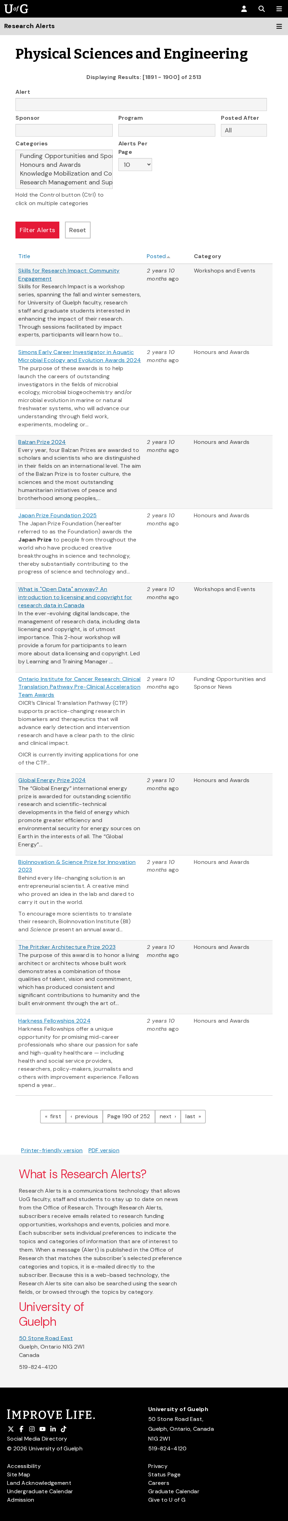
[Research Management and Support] (64, 182)
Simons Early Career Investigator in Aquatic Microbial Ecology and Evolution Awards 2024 (79, 356)
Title (24, 256)
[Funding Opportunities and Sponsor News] (64, 156)
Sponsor (27, 118)
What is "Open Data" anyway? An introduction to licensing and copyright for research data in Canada (75, 597)
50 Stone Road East (46, 1338)
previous (88, 1116)
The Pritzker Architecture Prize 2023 (67, 947)
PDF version (104, 1150)
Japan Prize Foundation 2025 (57, 515)
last (195, 1116)
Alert (22, 92)
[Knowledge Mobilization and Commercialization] (64, 173)
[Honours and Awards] (64, 164)
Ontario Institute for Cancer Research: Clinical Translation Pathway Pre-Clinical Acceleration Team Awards (79, 687)
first (57, 1116)
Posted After (240, 118)
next (170, 1116)
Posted (156, 256)
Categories (31, 143)
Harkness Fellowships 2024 (54, 1020)
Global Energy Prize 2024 (52, 780)
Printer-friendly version (52, 1150)
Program (130, 118)
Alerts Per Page (133, 148)
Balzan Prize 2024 (42, 442)
